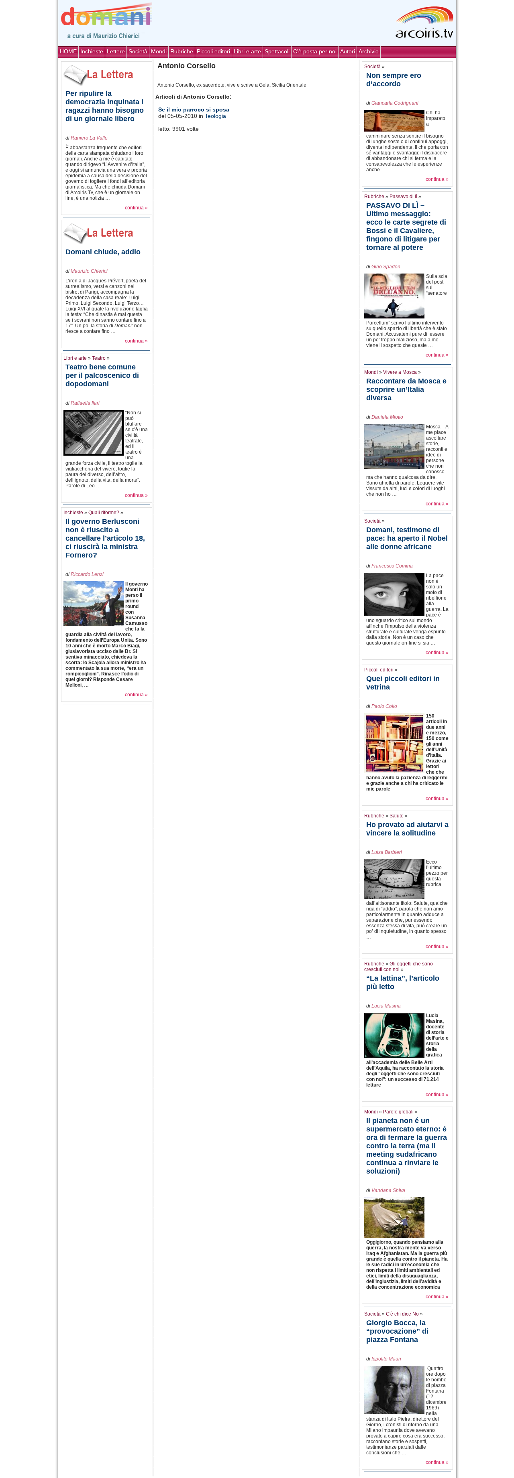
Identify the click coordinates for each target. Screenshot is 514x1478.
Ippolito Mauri (386, 1359)
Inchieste (91, 51)
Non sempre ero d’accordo (393, 79)
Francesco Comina (392, 566)
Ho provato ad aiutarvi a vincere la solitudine (407, 829)
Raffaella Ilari (85, 403)
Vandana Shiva (388, 1190)
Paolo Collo (384, 706)
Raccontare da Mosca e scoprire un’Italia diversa (406, 389)
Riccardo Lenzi (87, 574)
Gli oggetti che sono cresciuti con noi (398, 966)
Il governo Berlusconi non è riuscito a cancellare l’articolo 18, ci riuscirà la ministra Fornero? (105, 538)
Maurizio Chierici (89, 271)
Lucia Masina (386, 1006)
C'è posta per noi (315, 51)
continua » (136, 208)
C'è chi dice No (402, 1314)
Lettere (116, 51)
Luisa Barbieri (386, 852)
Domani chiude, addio (103, 252)
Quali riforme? (103, 512)
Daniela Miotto (387, 417)
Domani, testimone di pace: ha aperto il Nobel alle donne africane (407, 538)
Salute (397, 816)
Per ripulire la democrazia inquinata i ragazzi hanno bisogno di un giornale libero (104, 106)
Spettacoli (277, 51)
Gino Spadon (385, 267)
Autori (347, 51)
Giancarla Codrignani (394, 103)
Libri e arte (247, 51)
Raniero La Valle (89, 138)
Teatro (99, 358)
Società (137, 51)
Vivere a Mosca (400, 372)
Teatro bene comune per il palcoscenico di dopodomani (102, 375)
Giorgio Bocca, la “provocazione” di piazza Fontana (397, 1331)
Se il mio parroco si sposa (193, 109)
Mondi (159, 51)
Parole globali (398, 1112)
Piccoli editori (213, 51)
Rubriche (181, 51)
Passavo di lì (403, 196)
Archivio (369, 51)
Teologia (215, 116)
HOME (68, 51)
